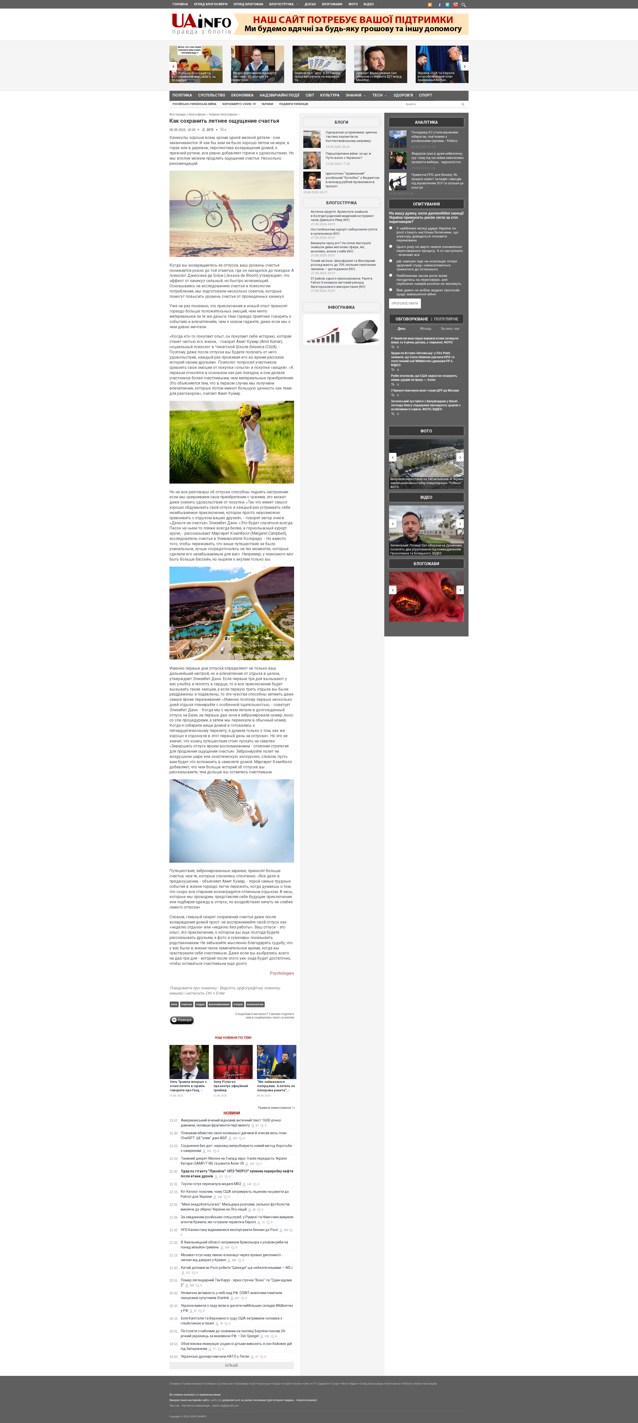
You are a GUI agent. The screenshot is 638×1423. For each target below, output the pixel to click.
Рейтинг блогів (412, 1383)
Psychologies (282, 973)
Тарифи (267, 104)
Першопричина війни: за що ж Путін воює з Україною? (348, 156)
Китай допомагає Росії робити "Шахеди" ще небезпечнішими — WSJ (237, 1268)
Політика (182, 95)
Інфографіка (341, 307)
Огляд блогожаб (248, 4)
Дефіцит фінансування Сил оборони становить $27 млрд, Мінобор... (379, 76)
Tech (376, 96)
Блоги (341, 122)
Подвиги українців (293, 104)
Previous (172, 66)
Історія (286, 1383)
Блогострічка (280, 4)
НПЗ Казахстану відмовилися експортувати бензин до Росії (229, 1230)
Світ (310, 95)
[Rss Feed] (429, 5)
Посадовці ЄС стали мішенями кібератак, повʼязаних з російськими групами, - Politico (434, 136)
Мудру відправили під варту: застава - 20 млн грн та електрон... (255, 76)
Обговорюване (412, 319)
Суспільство (211, 95)
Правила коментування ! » (276, 1108)
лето (174, 1004)
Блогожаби (332, 4)
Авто (307, 1383)
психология (255, 1004)
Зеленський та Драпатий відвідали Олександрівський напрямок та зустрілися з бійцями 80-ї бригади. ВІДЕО (424, 549)
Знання (352, 96)
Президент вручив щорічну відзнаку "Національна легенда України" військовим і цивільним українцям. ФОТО (423, 483)
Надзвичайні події (280, 95)
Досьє (310, 4)
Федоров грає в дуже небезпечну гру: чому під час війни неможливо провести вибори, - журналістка (437, 158)
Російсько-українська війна (194, 104)
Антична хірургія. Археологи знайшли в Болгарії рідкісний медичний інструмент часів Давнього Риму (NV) (342, 216)
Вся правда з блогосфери (187, 114)
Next (466, 66)
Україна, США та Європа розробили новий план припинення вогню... (436, 76)
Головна (180, 4)
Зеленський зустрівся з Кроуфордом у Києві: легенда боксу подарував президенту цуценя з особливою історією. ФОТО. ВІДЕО (426, 405)
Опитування (426, 204)
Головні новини (191, 1383)
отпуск (238, 1004)
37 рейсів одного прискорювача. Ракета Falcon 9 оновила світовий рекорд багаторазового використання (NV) (341, 283)
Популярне (446, 319)
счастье (186, 1004)
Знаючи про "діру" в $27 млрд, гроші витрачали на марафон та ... (318, 76)
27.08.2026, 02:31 (323, 273)
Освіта (297, 1383)
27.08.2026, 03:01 (323, 255)
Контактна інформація (196, 1405)
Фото (353, 4)
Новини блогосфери (223, 114)
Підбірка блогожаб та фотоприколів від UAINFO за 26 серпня (193, 76)
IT (314, 1383)
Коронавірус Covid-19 (238, 104)
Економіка (242, 95)
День (402, 328)
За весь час (450, 328)
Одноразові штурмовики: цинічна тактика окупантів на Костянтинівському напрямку (351, 136)
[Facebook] (438, 5)
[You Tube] (455, 5)
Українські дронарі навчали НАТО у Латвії (215, 1356)
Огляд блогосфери (211, 4)
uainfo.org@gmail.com (225, 1405)
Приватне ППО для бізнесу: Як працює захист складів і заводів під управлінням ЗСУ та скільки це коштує (437, 181)
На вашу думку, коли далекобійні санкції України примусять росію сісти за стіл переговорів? (426, 217)
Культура (330, 95)
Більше (231, 1365)
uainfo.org (216, 1400)
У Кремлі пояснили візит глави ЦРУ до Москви (425, 390)
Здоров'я (403, 95)
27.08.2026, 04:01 (323, 224)
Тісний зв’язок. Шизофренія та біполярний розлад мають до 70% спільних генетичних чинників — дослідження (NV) (343, 265)
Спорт (425, 95)
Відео (369, 4)
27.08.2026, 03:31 (323, 237)
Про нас (174, 1405)
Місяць (426, 328)
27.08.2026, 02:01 (323, 291)
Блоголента (393, 1383)
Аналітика (426, 122)
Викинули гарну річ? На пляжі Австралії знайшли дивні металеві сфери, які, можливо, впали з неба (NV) (341, 247)
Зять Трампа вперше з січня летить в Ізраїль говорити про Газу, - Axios (188, 1088)
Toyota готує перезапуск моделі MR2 (211, 1184)
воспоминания (219, 1004)
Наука (276, 1383)
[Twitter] (446, 5)
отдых (200, 1004)
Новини (232, 1113)
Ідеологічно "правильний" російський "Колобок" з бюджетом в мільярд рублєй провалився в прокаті (352, 180)
